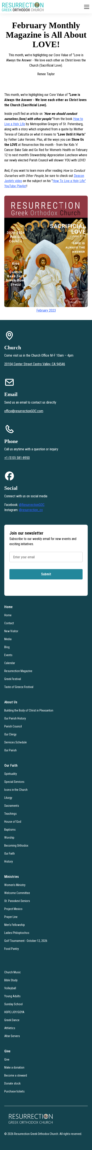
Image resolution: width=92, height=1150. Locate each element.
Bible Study (11, 980)
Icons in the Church (16, 789)
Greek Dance (11, 1020)
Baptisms (10, 829)
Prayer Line (11, 917)
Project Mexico (13, 909)
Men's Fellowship (14, 925)
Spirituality (10, 774)
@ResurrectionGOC (32, 505)
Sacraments (11, 805)
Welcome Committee (17, 893)
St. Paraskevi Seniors (17, 901)
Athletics (9, 1028)
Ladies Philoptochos (16, 933)
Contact (9, 623)
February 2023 (46, 310)
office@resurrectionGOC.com (23, 411)
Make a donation (14, 1067)
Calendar (9, 663)
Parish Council (13, 726)
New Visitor (11, 631)
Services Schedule (15, 742)
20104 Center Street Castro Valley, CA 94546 (34, 364)
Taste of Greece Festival (18, 687)
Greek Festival (12, 679)
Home (8, 615)
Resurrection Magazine (18, 671)
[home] (23, 6)
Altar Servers (12, 1036)
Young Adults (12, 996)
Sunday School (13, 1004)
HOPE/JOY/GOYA (14, 1012)
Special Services (14, 781)
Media (8, 639)
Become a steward (15, 1075)
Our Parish (10, 750)
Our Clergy (10, 734)
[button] (86, 7)
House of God (12, 821)
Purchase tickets (14, 1091)
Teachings (10, 813)
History (8, 861)
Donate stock (12, 1083)
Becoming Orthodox (16, 845)
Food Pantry (11, 948)
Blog (7, 647)
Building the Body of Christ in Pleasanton (28, 710)
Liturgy (8, 797)
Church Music (12, 972)
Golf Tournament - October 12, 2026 (25, 940)
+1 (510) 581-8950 (17, 458)
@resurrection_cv (31, 510)
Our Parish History (15, 718)
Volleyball (10, 988)
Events (8, 655)
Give (6, 1059)
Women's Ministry (14, 885)
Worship (9, 837)
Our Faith (9, 853)
